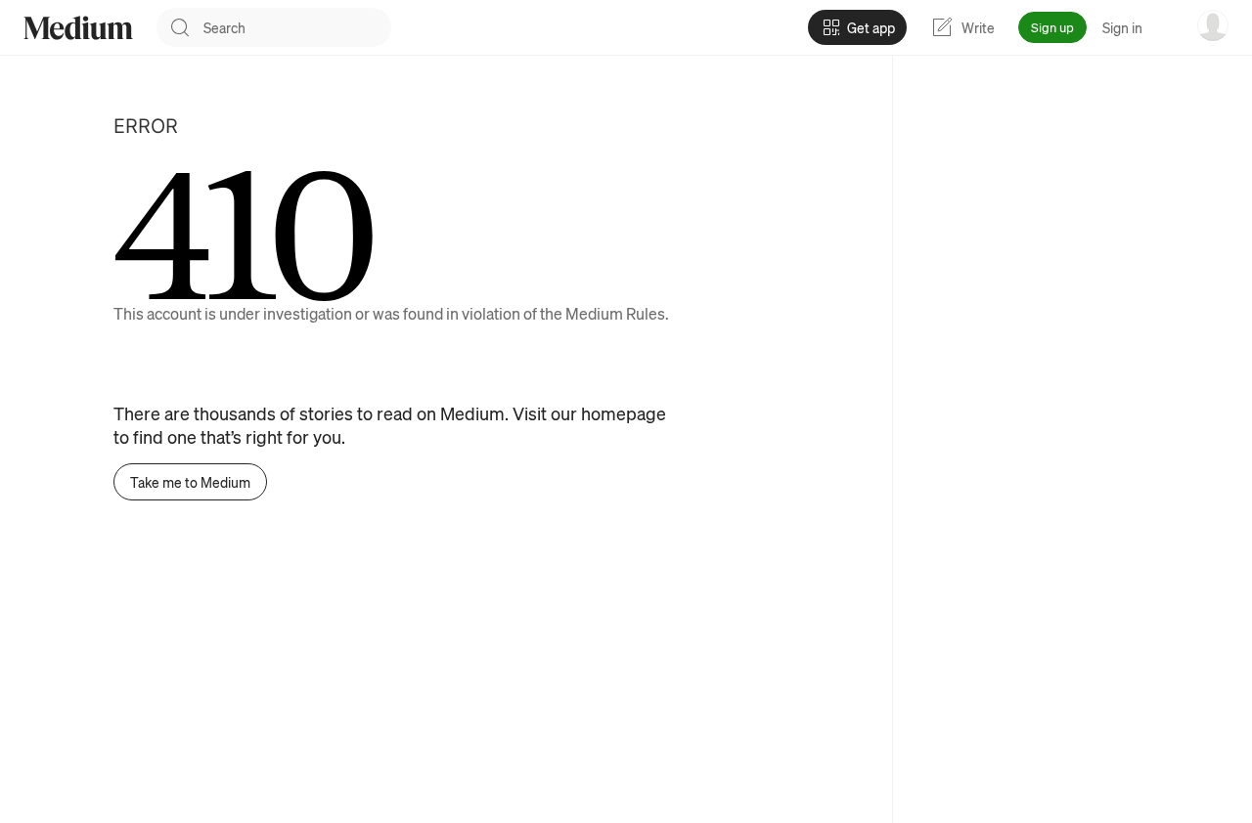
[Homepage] (78, 28)
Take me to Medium (190, 482)
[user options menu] (1213, 25)
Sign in (1122, 27)
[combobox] (297, 27)
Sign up (1052, 27)
